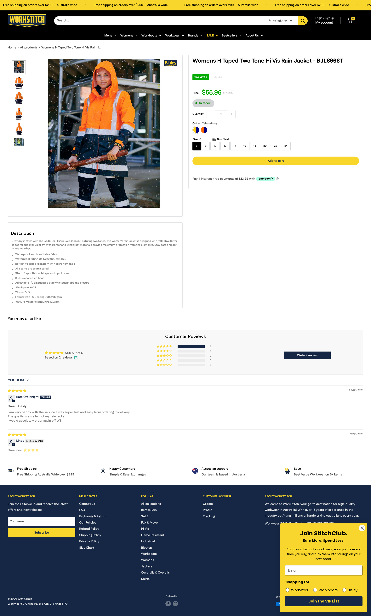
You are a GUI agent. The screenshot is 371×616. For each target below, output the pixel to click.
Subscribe (41, 532)
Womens (126, 35)
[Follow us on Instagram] (175, 603)
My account (324, 22)
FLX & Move (149, 522)
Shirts (145, 579)
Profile (207, 510)
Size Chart (223, 139)
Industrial (148, 541)
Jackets (146, 566)
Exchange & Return (92, 516)
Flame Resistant (152, 535)
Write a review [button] (307, 355)
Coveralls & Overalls (155, 572)
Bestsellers (229, 35)
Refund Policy (89, 529)
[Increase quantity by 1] (231, 114)
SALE (210, 35)
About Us (252, 35)
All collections (151, 504)
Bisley (218, 77)
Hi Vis (145, 529)
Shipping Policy (90, 535)
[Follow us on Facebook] (168, 603)
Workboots (149, 35)
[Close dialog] (362, 528)
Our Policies (87, 522)
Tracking (209, 516)
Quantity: (198, 114)
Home (12, 47)
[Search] (303, 20)
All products (28, 47)
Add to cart (276, 161)
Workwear (172, 35)
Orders (208, 504)
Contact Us (87, 504)
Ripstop (146, 548)
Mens (108, 35)
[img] (17, 391)
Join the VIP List (323, 601)
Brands (193, 35)
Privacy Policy (89, 541)
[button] (164, 346)
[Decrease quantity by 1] (211, 114)
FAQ (82, 510)
